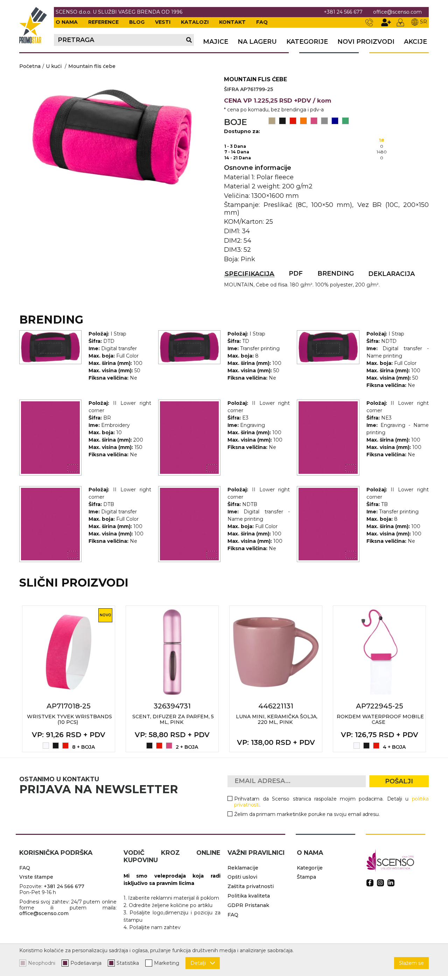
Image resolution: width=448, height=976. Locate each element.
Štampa (306, 877)
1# (381, 140)
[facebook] (369, 882)
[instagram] (380, 882)
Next (436, 678)
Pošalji (399, 781)
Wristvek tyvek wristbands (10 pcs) (69, 719)
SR (423, 22)
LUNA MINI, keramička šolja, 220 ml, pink (276, 719)
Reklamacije (242, 868)
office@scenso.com (397, 12)
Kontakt (232, 22)
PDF (296, 273)
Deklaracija (391, 274)
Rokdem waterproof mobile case (380, 719)
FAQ (262, 22)
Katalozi (195, 22)
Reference (103, 22)
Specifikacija (249, 274)
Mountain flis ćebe (91, 66)
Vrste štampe (36, 877)
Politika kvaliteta (248, 896)
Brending (335, 273)
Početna (30, 66)
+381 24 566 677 (343, 12)
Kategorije (307, 42)
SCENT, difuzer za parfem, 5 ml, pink (173, 719)
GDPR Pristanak (248, 905)
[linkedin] (390, 882)
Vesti (162, 22)
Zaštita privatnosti (250, 886)
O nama (67, 22)
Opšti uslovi (242, 877)
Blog (137, 22)
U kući (54, 66)
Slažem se (411, 963)
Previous (11, 678)
